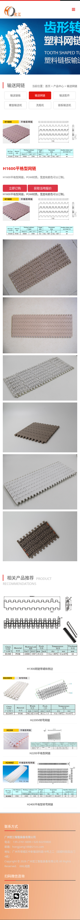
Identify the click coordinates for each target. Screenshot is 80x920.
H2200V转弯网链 (40, 720)
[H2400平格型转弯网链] (40, 781)
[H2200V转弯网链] (40, 696)
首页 (47, 86)
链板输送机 (64, 105)
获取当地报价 (43, 188)
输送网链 (72, 86)
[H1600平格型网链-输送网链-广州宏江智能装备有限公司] (18, 9)
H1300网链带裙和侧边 (40, 668)
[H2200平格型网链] (40, 738)
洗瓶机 (40, 105)
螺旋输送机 (15, 105)
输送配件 (64, 95)
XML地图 (24, 866)
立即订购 (15, 188)
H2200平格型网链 (40, 753)
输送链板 (15, 95)
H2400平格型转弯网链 (40, 804)
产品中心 (58, 86)
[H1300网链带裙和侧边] (40, 628)
